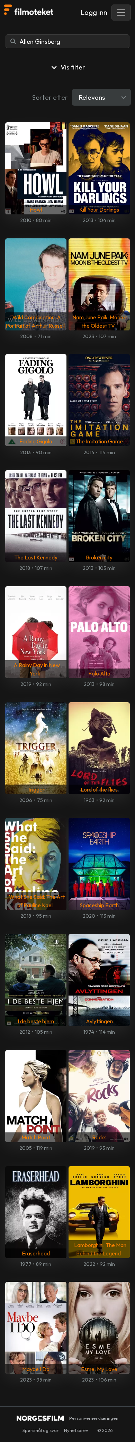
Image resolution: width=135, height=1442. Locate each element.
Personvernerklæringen (93, 1418)
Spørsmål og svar (40, 1430)
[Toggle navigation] (121, 13)
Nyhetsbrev (76, 1430)
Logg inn (94, 12)
